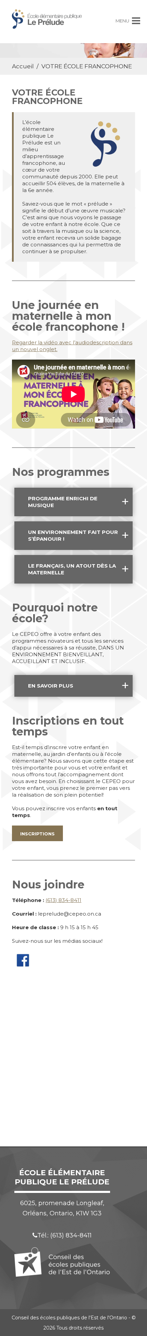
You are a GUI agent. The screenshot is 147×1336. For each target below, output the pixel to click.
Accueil (23, 66)
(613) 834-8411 (63, 900)
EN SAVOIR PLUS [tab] (50, 685)
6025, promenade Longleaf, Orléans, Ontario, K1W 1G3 (62, 1208)
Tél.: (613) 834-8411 (64, 1235)
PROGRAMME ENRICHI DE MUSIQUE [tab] (62, 501)
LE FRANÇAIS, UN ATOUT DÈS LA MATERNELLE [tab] (72, 569)
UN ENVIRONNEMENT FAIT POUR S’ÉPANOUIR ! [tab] (73, 535)
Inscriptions (37, 833)
